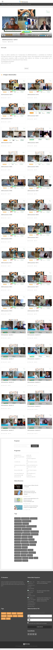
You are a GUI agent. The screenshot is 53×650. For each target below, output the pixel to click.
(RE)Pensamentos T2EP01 (33, 115)
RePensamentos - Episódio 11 (7, 358)
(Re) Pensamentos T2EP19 (6, 94)
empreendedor (33, 542)
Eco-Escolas (25, 558)
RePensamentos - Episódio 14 (34, 382)
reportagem (17, 518)
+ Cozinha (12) (17, 461)
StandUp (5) (28, 456)
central (35, 558)
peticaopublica (35, 534)
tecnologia (25, 560)
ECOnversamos (25, 542)
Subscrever (40, 627)
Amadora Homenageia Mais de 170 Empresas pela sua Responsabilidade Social (31, 500)
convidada (30, 550)
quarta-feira (17, 539)
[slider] (19, 35)
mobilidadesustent (27, 521)
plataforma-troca (26, 534)
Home (4, 4)
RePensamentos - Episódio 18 (34, 430)
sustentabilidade (25, 518)
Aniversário (20, 613)
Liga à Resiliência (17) (30, 473)
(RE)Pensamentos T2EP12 (6, 262)
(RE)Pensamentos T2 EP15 (6, 118)
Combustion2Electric (26, 529)
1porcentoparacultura (31, 526)
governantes (17, 544)
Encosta (3, 618)
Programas (8, 4)
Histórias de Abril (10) (30, 476)
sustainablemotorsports (20, 526)
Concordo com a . (38, 623)
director (30, 536)
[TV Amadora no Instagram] (33, 634)
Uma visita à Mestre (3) (19, 473)
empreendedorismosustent (20, 550)
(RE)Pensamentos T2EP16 (6, 286)
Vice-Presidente (25, 544)
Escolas (8, 618)
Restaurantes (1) (17, 455)
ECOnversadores (34, 531)
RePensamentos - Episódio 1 (7, 334)
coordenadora (18, 558)
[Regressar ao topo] (48, 641)
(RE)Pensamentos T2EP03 (33, 142)
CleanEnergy (24, 539)
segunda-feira (34, 518)
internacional (17, 536)
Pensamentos (24, 552)
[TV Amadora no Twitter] (31, 634)
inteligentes (17, 552)
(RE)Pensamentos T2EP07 (33, 190)
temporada (24, 536)
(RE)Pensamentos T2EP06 (6, 190)
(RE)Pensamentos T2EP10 (6, 238)
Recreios (14, 613)
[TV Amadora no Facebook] (29, 634)
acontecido (24, 547)
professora (23, 555)
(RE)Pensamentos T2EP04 (6, 166)
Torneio (15, 616)
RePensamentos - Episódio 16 (34, 406)
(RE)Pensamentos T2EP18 (6, 310)
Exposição (4, 616)
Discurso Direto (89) (18, 470)
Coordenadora (32, 552)
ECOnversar (17, 542)
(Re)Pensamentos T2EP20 (33, 310)
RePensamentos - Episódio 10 (34, 334)
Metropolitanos (18, 523)
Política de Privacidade (41, 623)
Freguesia (10, 616)
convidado (30, 555)
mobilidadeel (26, 531)
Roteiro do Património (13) (31, 465)
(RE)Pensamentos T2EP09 (33, 214)
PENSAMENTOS (18, 560)
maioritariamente (18, 531)
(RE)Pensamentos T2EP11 (33, 237)
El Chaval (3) (28, 475)
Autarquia (20, 616)
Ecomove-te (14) (17, 476)
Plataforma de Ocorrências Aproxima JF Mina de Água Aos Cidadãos (30, 493)
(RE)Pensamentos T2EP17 (33, 286)
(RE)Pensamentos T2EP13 (33, 262)
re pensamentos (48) (18, 475)
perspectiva (31, 539)
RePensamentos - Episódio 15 (7, 405)
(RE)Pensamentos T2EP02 (6, 142)
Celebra (9, 613)
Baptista (31, 558)
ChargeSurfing (18, 534)
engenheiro (32, 544)
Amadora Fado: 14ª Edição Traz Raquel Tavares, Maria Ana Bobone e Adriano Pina (44, 599)
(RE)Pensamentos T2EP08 (6, 214)
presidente (17, 555)
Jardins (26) (28, 455)
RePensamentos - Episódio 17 (7, 430)
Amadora (4, 613)
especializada (18, 547)
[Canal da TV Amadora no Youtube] (36, 634)
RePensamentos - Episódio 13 (7, 382)
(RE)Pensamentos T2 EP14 (33, 94)
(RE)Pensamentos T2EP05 (33, 166)
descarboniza (18, 529)
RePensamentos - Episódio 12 (34, 358)
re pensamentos (15, 4)
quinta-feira (25, 523)
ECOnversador (18, 521)
